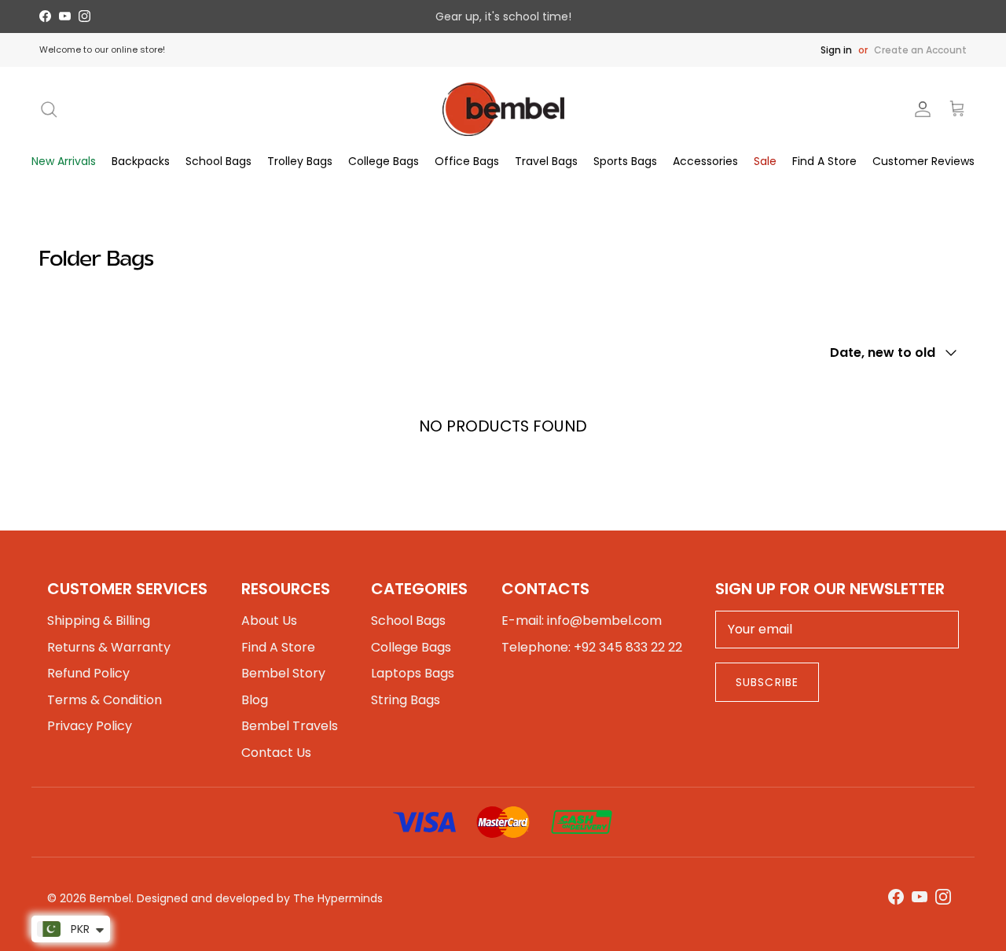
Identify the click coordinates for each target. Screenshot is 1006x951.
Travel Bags (546, 161)
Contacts (545, 588)
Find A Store (824, 161)
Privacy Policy (89, 726)
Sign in (836, 50)
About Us (269, 620)
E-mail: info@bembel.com (581, 620)
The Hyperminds (338, 898)
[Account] (919, 109)
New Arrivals (63, 161)
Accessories (705, 161)
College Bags (383, 161)
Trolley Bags (299, 161)
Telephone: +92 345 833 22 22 (591, 647)
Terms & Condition (104, 700)
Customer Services (127, 588)
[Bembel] (503, 109)
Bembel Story (283, 673)
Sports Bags (625, 161)
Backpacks (141, 161)
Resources (285, 588)
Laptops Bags (412, 673)
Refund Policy (88, 673)
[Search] (48, 109)
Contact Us (276, 753)
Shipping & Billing (98, 620)
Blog (254, 700)
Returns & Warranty (109, 647)
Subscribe (767, 682)
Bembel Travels (289, 726)
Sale (765, 161)
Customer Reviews (923, 161)
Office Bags (467, 161)
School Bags (218, 161)
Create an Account (920, 50)
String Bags (405, 700)
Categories (419, 588)
